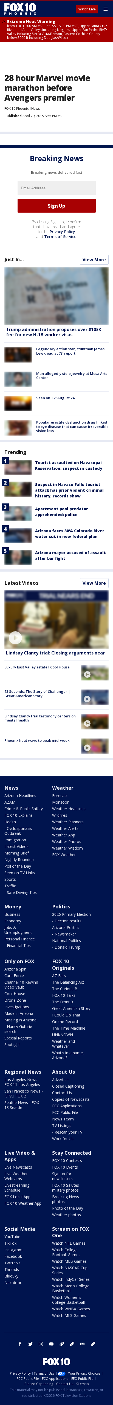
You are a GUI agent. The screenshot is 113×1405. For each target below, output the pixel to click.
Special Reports (18, 1038)
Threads (11, 1269)
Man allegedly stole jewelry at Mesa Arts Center (71, 375)
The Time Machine (68, 1028)
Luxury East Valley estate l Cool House (37, 667)
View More (94, 260)
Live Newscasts (18, 1167)
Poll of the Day (17, 866)
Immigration (15, 839)
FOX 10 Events (65, 1167)
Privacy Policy (62, 231)
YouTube (12, 1236)
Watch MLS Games (69, 1315)
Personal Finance (19, 939)
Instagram (13, 1249)
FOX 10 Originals (63, 964)
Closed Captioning (68, 1086)
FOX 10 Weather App (22, 1203)
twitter (30, 1344)
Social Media (19, 1229)
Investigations (16, 1006)
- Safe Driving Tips (20, 892)
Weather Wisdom (67, 848)
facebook (20, 1344)
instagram (40, 1344)
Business (12, 914)
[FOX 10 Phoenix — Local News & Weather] (20, 8)
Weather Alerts (65, 828)
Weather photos (66, 1214)
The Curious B (64, 988)
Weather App (63, 835)
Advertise (60, 1079)
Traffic (10, 885)
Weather (63, 787)
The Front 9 (62, 1001)
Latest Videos (21, 583)
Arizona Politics (65, 927)
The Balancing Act (68, 982)
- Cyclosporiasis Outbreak (18, 831)
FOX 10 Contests (67, 1160)
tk (61, 1344)
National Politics (66, 940)
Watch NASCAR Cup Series (69, 1270)
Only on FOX (19, 961)
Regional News (22, 1071)
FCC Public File (65, 1112)
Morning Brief (16, 853)
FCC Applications (67, 1105)
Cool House (14, 993)
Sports (10, 879)
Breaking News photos (65, 1199)
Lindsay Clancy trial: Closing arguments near (55, 653)
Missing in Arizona (20, 1019)
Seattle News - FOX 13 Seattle (21, 1105)
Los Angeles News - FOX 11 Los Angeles (22, 1082)
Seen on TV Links (19, 872)
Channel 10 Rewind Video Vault (21, 985)
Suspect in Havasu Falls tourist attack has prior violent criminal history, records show (69, 490)
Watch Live (87, 9)
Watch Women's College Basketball (68, 1300)
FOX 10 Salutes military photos (65, 1188)
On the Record (65, 1021)
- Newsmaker (64, 934)
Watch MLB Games (69, 1261)
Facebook (13, 1256)
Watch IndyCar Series (71, 1279)
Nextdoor (12, 1282)
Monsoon (60, 802)
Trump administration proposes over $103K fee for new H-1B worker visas (53, 332)
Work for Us (63, 1138)
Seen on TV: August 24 (55, 397)
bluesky (72, 1344)
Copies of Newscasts (71, 1099)
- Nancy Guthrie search (18, 1029)
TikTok (10, 1243)
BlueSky (11, 1276)
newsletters (93, 1344)
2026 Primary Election (71, 914)
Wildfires (59, 815)
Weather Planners (68, 821)
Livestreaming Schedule (16, 1188)
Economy (12, 920)
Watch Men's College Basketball (70, 1288)
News (35, 108)
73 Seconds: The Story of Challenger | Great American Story (37, 693)
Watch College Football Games (66, 1252)
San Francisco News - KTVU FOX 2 (23, 1093)
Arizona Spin (15, 969)
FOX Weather (64, 854)
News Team (63, 1119)
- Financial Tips (17, 945)
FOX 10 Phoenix (16, 108)
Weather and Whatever (63, 1044)
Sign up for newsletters (62, 1176)
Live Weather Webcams (16, 1176)
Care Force (14, 975)
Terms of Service (60, 236)
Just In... (14, 259)
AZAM (9, 802)
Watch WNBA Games (71, 1308)
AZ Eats (59, 975)
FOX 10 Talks (63, 995)
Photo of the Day (67, 1208)
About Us (63, 1071)
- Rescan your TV (67, 1132)
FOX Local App (17, 1196)
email (82, 1344)
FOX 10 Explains (18, 815)
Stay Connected (71, 1152)
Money (12, 906)
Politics (61, 906)
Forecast (60, 795)
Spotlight (12, 1044)
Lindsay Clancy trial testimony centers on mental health (40, 718)
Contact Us (62, 1092)
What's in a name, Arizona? (68, 1055)
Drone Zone (15, 1000)
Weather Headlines (69, 808)
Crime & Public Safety (23, 808)
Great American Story (71, 1008)
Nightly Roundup (19, 859)
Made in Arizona (18, 1013)
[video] (56, 619)
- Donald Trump (66, 947)
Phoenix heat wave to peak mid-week (36, 740)
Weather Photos (66, 841)
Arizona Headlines (20, 795)
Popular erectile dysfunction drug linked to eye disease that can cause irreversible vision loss (72, 426)
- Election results (66, 920)
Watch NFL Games (69, 1243)
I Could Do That (66, 1015)
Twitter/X (12, 1262)
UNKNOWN (62, 1034)
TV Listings (61, 1125)
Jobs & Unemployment (18, 930)
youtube (51, 1344)
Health (10, 821)
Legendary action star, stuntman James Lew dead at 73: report (70, 351)
